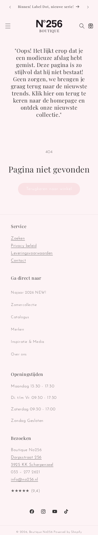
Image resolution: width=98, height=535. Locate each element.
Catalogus (20, 317)
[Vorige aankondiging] (10, 7)
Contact (18, 261)
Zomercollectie (24, 305)
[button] (8, 26)
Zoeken (18, 238)
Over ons (19, 354)
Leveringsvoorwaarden (32, 253)
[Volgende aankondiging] (88, 7)
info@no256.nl (24, 480)
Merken (17, 330)
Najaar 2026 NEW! (28, 293)
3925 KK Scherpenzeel (32, 465)
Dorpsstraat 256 (26, 457)
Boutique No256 (41, 532)
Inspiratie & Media (27, 342)
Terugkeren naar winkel (49, 189)
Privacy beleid (23, 246)
